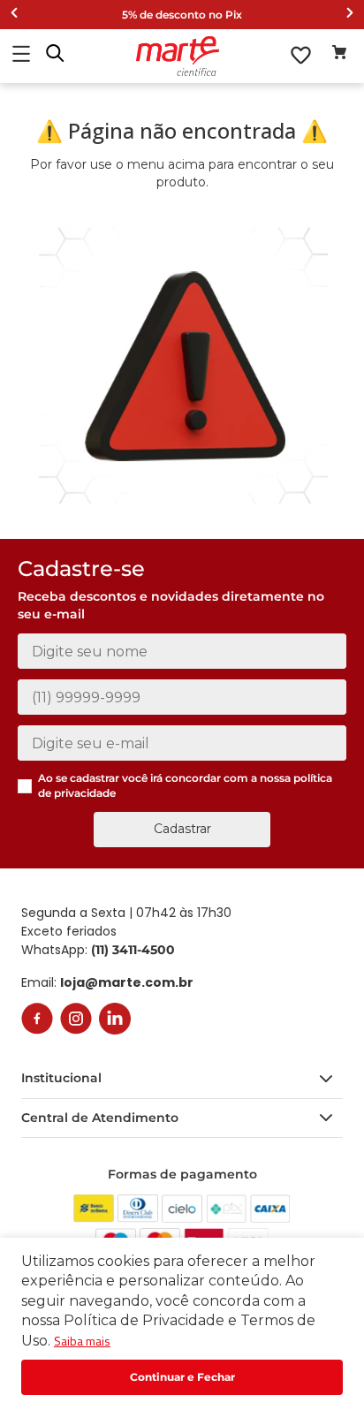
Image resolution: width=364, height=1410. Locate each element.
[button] (55, 55)
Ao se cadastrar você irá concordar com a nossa (185, 785)
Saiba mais (82, 1340)
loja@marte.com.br (126, 982)
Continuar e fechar (182, 1377)
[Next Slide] (349, 14)
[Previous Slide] (15, 14)
